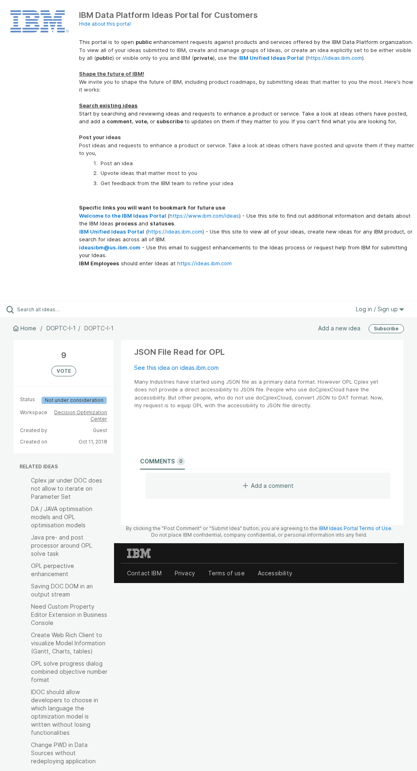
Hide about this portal (105, 24)
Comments (161, 461)
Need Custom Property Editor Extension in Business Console (69, 614)
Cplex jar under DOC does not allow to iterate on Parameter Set (66, 488)
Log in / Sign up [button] (377, 309)
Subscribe (386, 328)
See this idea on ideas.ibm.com (176, 367)
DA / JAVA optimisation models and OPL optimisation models (61, 517)
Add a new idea (339, 328)
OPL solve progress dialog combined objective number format (69, 671)
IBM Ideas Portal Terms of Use (355, 528)
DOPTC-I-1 (61, 328)
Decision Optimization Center (80, 415)
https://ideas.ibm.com (334, 58)
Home (28, 328)
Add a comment (272, 485)
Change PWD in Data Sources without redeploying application (63, 752)
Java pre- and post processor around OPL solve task (61, 545)
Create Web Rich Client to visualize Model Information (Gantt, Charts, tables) (68, 643)
